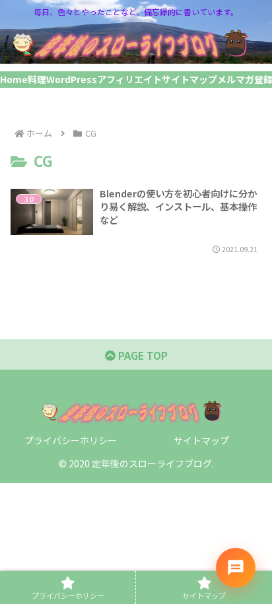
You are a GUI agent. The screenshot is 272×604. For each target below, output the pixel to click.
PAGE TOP (142, 355)
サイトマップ (201, 440)
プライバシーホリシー (70, 440)
